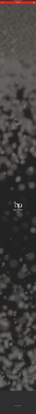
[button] (33, 2)
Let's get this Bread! (18, 405)
